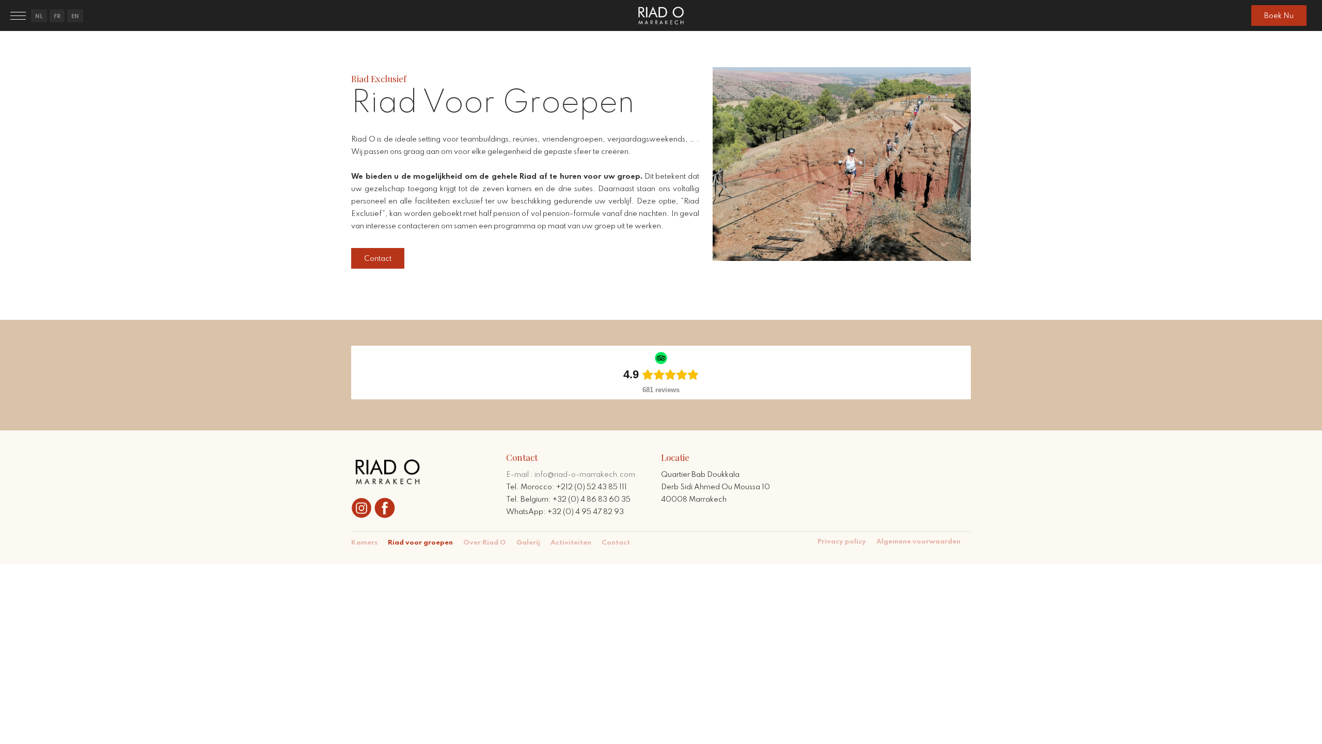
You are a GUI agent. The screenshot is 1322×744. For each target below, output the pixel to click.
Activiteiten (570, 542)
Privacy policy (841, 541)
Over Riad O (484, 542)
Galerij (528, 542)
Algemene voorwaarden (918, 541)
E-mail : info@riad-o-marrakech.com (570, 474)
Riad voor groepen (420, 542)
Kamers (364, 542)
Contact (616, 542)
